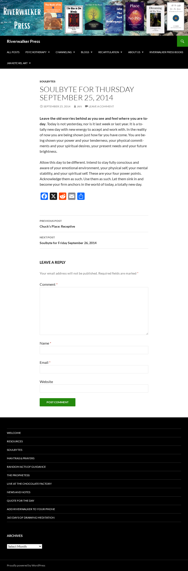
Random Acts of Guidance (26, 466)
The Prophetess (18, 475)
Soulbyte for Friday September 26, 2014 (68, 240)
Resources (15, 441)
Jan (79, 106)
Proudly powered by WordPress (26, 565)
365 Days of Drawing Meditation (31, 517)
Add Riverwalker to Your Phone (31, 509)
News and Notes (18, 492)
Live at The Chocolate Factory (29, 483)
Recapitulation (108, 52)
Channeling (64, 52)
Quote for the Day (20, 500)
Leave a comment (101, 106)
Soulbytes (47, 81)
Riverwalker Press (23, 41)
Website (46, 381)
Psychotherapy (36, 52)
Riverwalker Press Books (166, 52)
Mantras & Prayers (20, 458)
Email (45, 362)
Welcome (14, 433)
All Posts (13, 52)
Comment (49, 284)
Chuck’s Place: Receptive (57, 223)
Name (45, 343)
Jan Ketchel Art (17, 63)
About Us (134, 52)
